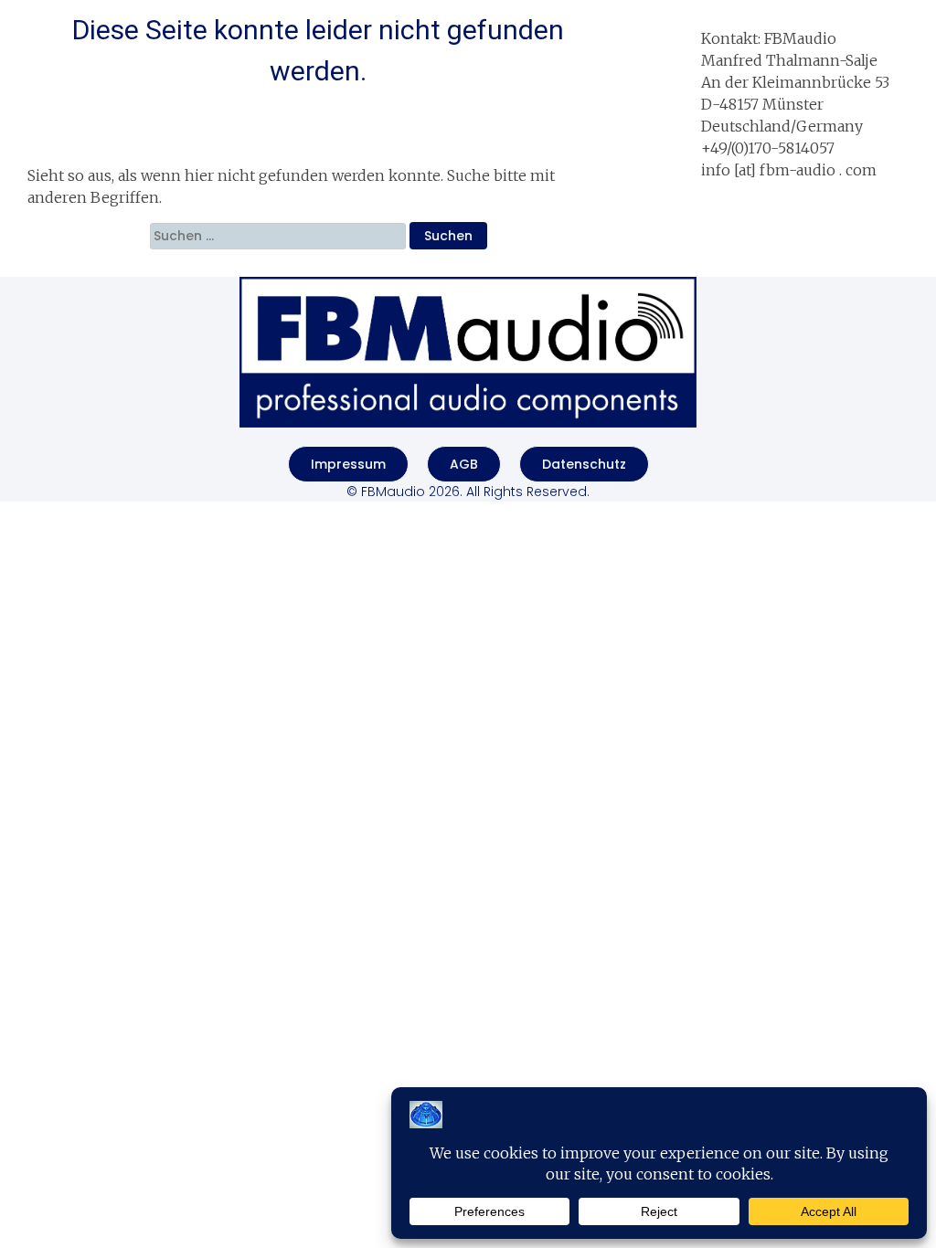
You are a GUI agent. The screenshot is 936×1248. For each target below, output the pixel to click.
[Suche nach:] (280, 236)
